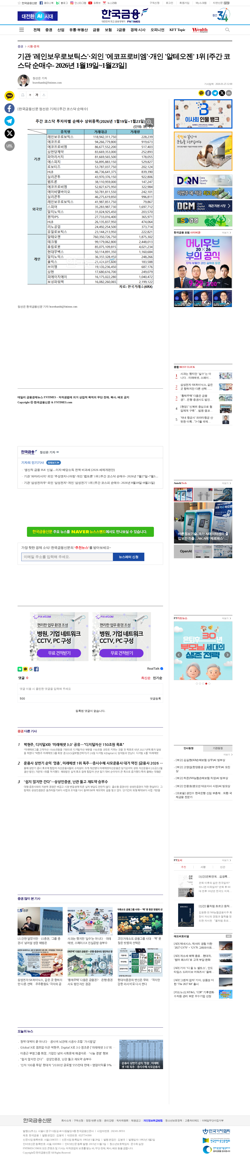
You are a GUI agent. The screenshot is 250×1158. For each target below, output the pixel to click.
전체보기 (53, 462)
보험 (108, 30)
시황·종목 (33, 46)
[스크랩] (43, 94)
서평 (203, 867)
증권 (48, 30)
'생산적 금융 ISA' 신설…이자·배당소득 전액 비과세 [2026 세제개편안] (69, 469)
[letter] (109, 3)
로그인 (169, 2)
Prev (179, 655)
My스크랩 (201, 2)
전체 (36, 30)
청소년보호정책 (173, 1120)
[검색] (227, 30)
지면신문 (218, 2)
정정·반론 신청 (93, 1120)
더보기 (225, 232)
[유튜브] (94, 3)
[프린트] (22, 94)
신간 (222, 867)
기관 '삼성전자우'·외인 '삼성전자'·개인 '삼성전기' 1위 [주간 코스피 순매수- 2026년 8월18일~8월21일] (89, 482)
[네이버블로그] (61, 3)
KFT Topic (177, 30)
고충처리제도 (192, 1120)
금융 (96, 30)
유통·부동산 (78, 30)
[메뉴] (21, 30)
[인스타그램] (78, 3)
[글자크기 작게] (30, 94)
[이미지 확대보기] (149, 122)
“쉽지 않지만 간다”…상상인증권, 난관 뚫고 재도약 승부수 (55, 1059)
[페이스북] (46, 3)
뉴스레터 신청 (128, 557)
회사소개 (66, 1120)
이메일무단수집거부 (212, 1120)
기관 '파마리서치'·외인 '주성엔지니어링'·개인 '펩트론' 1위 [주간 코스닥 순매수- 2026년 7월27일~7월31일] (91, 476)
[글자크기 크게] (36, 94)
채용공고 (136, 1120)
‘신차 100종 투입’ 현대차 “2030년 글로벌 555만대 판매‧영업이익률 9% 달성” (68, 1065)
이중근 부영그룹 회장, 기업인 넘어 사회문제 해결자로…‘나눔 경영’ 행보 (64, 1053)
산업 (60, 30)
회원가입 (184, 2)
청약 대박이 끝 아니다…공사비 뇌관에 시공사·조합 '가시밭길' (58, 1041)
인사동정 (189, 748)
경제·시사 (138, 30)
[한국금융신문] (27, 3)
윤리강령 (109, 1120)
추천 (183, 867)
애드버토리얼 (181, 936)
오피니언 (157, 30)
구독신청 (155, 2)
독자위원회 (122, 1120)
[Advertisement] (50, 345)
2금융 (121, 30)
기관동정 (218, 748)
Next (227, 655)
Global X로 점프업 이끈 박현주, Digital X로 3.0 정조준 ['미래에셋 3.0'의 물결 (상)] (68, 1047)
